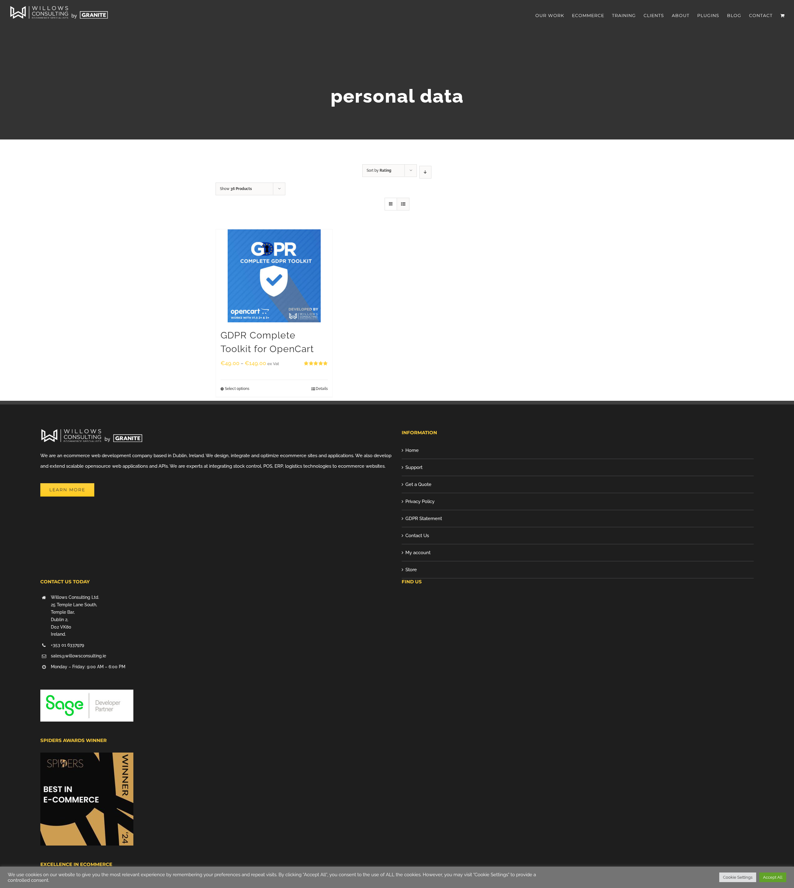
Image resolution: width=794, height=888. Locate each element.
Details (322, 389)
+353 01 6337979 (67, 645)
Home (412, 450)
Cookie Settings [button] (737, 877)
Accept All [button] (773, 877)
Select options (237, 389)
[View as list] (403, 204)
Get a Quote (418, 484)
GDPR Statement (423, 518)
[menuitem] (553, 15)
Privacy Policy (420, 501)
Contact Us (417, 535)
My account (417, 552)
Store (411, 569)
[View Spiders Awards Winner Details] (86, 758)
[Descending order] (425, 172)
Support (413, 467)
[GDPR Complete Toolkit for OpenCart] (274, 275)
